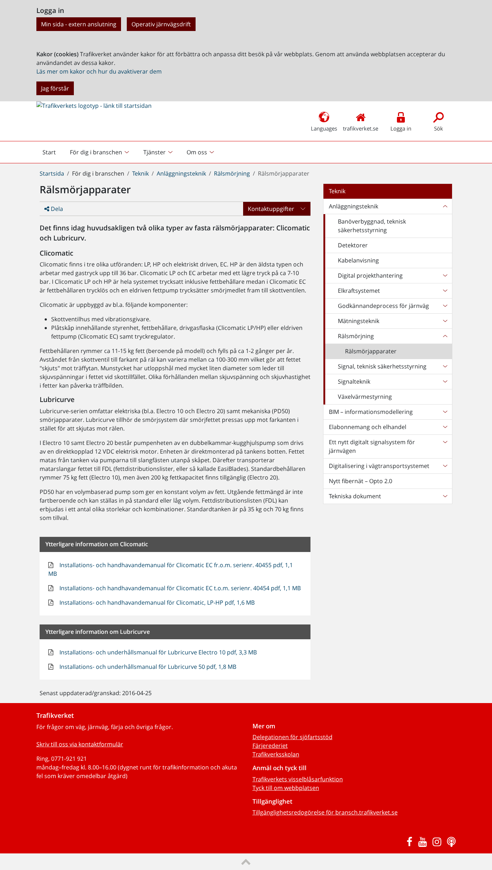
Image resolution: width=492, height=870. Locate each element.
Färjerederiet (270, 746)
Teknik (140, 173)
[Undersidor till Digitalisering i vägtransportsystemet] (445, 465)
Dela (56, 209)
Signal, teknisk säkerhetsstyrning (382, 366)
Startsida (52, 173)
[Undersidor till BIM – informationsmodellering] (445, 411)
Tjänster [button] (154, 152)
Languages (324, 128)
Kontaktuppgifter (271, 209)
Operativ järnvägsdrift (161, 24)
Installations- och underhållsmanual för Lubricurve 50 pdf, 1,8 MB (147, 667)
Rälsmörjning (232, 173)
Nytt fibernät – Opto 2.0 (360, 481)
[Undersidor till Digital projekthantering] (445, 275)
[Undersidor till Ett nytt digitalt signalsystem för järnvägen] (445, 446)
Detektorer (353, 245)
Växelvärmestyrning (365, 397)
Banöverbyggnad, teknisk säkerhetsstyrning (372, 225)
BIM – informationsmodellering (371, 412)
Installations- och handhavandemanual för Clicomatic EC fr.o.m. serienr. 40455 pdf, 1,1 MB (170, 569)
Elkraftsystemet (359, 291)
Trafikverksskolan (275, 754)
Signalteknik (354, 381)
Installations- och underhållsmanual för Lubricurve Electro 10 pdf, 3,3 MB (157, 652)
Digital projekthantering (370, 275)
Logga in (400, 128)
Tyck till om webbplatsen (285, 788)
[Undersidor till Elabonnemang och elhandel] (445, 426)
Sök (438, 128)
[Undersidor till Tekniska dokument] (445, 496)
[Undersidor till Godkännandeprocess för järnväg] (445, 305)
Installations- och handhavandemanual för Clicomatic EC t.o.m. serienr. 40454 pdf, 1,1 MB (179, 588)
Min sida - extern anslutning (78, 24)
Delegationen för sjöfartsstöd (292, 737)
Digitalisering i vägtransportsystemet (379, 466)
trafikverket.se (360, 128)
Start (52, 154)
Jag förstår (55, 88)
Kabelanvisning (358, 260)
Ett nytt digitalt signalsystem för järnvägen (372, 446)
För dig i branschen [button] (96, 152)
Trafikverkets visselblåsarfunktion (297, 779)
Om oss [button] (197, 152)
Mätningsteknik (358, 321)
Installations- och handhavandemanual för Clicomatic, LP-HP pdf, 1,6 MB (156, 602)
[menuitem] (100, 152)
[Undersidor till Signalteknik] (445, 381)
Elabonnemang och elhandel (367, 427)
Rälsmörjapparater (371, 351)
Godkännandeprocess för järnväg (383, 306)
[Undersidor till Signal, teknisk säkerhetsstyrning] (445, 366)
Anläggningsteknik (181, 173)
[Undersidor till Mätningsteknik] (445, 320)
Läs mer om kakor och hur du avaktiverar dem (99, 71)
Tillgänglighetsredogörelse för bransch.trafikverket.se (325, 812)
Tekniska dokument (355, 496)
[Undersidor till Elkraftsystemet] (445, 290)
